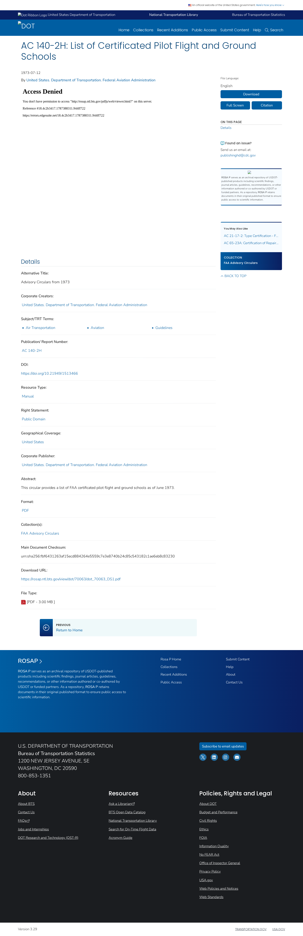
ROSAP (28, 661)
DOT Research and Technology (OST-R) (48, 837)
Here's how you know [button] (269, 5)
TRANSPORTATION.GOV (251, 929)
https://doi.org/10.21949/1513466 (49, 373)
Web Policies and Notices (218, 888)
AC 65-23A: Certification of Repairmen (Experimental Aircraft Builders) (251, 243)
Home (124, 30)
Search (276, 30)
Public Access (204, 30)
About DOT (208, 803)
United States (33, 441)
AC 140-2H (32, 350)
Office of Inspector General (219, 863)
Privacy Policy (210, 871)
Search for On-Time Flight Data (132, 829)
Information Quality (214, 846)
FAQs (22, 820)
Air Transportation (40, 327)
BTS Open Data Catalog (127, 812)
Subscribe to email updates (223, 746)
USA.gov (206, 880)
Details (226, 127)
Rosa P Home (171, 659)
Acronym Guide (120, 837)
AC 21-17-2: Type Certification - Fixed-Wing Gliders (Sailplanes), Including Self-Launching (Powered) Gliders (251, 235)
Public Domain (33, 419)
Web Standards (211, 897)
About (230, 674)
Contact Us (234, 682)
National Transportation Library (133, 820)
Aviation (97, 327)
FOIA (203, 837)
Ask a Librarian (120, 803)
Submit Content (234, 30)
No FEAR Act (209, 854)
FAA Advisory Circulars (40, 533)
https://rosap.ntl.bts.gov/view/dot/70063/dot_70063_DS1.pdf (71, 579)
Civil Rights (208, 820)
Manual (28, 396)
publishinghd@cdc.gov (238, 155)
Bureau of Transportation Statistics (258, 14)
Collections (143, 30)
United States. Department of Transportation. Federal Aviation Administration (90, 80)
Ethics (204, 829)
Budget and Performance (218, 812)
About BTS (26, 803)
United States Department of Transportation (81, 14)
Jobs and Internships (33, 829)
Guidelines (164, 327)
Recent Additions (172, 30)
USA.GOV (278, 929)
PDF (25, 510)
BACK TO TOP (235, 276)
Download (251, 94)
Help (257, 30)
